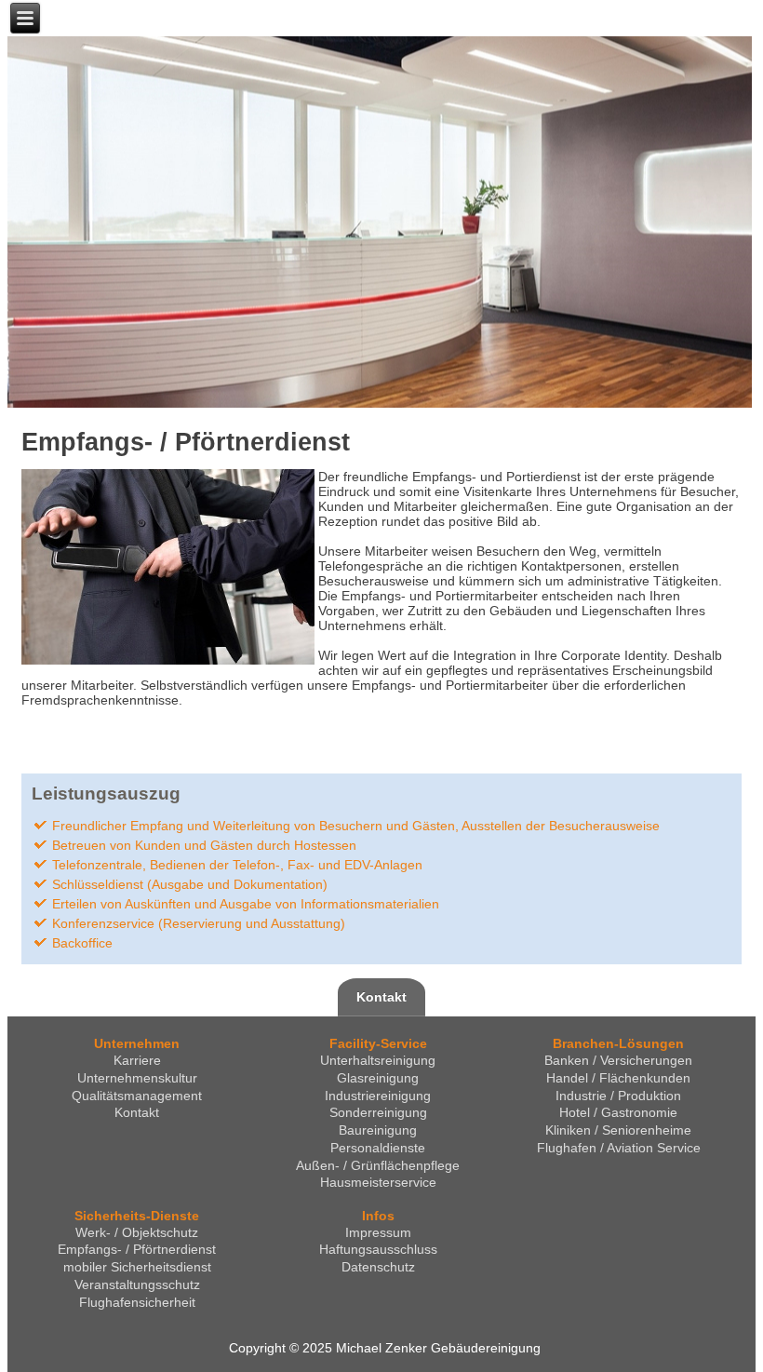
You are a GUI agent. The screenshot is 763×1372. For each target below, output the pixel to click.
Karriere (137, 1060)
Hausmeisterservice (378, 1182)
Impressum (378, 1232)
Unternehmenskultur (137, 1077)
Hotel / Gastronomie (618, 1112)
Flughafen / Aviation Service (619, 1147)
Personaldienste (377, 1147)
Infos (378, 1215)
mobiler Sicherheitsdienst (137, 1266)
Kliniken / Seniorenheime (618, 1130)
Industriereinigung (378, 1095)
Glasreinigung (378, 1077)
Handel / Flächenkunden (618, 1077)
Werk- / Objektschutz (136, 1232)
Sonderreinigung (378, 1112)
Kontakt (381, 996)
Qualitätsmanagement (137, 1095)
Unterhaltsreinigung (377, 1060)
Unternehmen (137, 1043)
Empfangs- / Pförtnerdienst (185, 442)
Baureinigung (378, 1130)
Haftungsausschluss (378, 1249)
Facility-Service (378, 1043)
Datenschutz (378, 1266)
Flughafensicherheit (137, 1302)
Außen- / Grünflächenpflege (378, 1165)
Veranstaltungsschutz (137, 1284)
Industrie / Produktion (618, 1095)
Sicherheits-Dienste (136, 1215)
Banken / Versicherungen (618, 1060)
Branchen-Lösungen (618, 1043)
